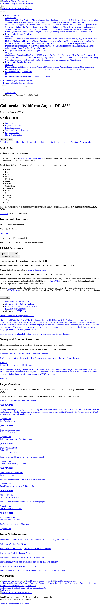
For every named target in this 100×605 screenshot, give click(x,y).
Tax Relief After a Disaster (34, 48)
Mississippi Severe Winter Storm (27, 25)
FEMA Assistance (12, 128)
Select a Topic (6, 140)
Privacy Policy (23, 604)
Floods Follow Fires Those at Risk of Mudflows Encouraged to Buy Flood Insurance (35, 540)
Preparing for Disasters (72, 46)
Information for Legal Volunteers (22, 585)
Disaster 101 (35, 55)
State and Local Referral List (17, 302)
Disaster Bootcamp (13, 76)
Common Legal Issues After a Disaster (54, 39)
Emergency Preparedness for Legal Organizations (59, 583)
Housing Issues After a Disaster (55, 43)
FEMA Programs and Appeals (54, 67)
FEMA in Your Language (15, 309)
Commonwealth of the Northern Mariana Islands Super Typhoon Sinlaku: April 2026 (40, 20)
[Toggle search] (1, 11)
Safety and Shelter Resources (17, 130)
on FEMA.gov (20, 311)
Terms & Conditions (8, 604)
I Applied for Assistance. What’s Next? (21, 306)
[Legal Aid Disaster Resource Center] (16, 1)
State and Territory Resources (38, 60)
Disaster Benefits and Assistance (46, 41)
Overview (9, 36)
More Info (4, 233)
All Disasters (10, 18)
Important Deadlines (13, 125)
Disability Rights (77, 39)
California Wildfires (55, 281)
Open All (4, 254)
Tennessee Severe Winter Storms (53, 25)
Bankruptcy (33, 39)
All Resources (6, 3)
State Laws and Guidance (52, 69)
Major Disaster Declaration (30, 158)
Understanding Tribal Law (74, 69)
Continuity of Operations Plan (17, 55)
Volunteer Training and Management (66, 60)
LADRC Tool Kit (32, 57)
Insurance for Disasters (53, 46)
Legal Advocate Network (22, 3)
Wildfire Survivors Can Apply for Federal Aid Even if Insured (25, 548)
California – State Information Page (19, 304)
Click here (4, 213)
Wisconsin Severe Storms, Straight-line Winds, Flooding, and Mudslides (42, 32)
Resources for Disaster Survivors (24, 583)
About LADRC (39, 588)
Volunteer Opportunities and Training (36, 76)
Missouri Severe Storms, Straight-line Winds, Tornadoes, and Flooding (60, 27)
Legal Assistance (12, 132)
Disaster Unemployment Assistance (73, 41)
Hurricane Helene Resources (17, 39)
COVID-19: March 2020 (82, 32)
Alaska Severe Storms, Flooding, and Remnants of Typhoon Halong (50, 28)
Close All (13, 254)
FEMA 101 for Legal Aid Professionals (56, 55)
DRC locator (13, 290)
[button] (12, 15)
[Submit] (26, 6)
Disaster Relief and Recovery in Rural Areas (23, 67)
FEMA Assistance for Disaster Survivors (25, 43)
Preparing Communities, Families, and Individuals (59, 57)
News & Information (13, 135)
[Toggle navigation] (4, 11)
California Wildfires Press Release (14, 544)
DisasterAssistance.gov (37, 270)
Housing (69, 67)
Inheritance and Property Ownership (29, 46)
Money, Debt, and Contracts (30, 69)
